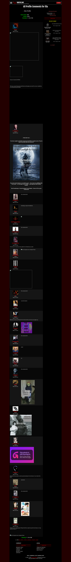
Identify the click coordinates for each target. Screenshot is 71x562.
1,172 (54, 13)
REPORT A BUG (19, 551)
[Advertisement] (26, 106)
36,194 (54, 14)
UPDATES (18, 552)
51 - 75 (23, 539)
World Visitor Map (53, 15)
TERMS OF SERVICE (41, 547)
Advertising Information (53, 11)
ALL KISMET (52, 45)
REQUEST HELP (19, 547)
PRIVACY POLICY (40, 548)
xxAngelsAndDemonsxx (48, 34)
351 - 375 (31, 539)
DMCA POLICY (40, 550)
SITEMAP (18, 550)
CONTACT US (19, 548)
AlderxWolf (48, 41)
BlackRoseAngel (47, 27)
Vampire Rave (34, 557)
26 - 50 (20, 539)
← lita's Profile (27, 11)
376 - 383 (36, 539)
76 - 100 (27, 539)
